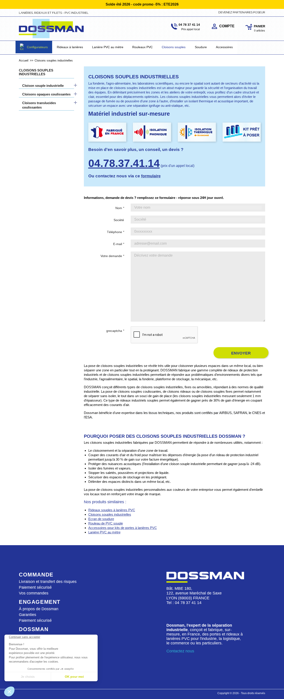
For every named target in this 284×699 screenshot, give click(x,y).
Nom (119, 208)
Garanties (27, 614)
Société (119, 220)
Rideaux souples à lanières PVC (111, 510)
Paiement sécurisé (35, 587)
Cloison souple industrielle (43, 85)
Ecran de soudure (101, 519)
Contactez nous (180, 651)
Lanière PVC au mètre (104, 532)
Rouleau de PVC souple (105, 523)
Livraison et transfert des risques (48, 581)
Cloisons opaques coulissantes (46, 94)
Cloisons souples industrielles (36, 72)
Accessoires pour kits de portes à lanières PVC (122, 528)
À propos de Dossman (38, 609)
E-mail (118, 244)
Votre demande (112, 256)
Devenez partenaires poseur (241, 12)
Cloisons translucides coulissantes (39, 105)
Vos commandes (33, 593)
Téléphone (115, 232)
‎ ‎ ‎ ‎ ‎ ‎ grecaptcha (112, 331)
